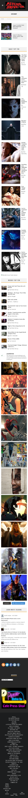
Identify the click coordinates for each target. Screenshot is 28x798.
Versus (14, 773)
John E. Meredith (13, 335)
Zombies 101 (14, 782)
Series (7, 794)
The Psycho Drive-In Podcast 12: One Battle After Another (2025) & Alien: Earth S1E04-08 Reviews (13, 634)
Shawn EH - (9, 629)
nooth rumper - (10, 615)
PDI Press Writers (14, 720)
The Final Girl (12, 309)
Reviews (7, 783)
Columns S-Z (14, 763)
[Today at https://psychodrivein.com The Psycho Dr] (14, 481)
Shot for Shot (14, 768)
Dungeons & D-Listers (14, 742)
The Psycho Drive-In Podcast (14, 760)
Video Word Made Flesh (14, 775)
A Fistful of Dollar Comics (14, 724)
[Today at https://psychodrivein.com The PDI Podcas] (14, 375)
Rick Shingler (12, 296)
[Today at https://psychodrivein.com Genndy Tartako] (14, 508)
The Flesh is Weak (14, 748)
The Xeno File (14, 780)
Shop (16, 795)
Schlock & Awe (14, 765)
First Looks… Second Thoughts (14, 746)
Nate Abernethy (13, 316)
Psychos (12, 795)
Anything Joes (14, 729)
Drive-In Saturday (14, 740)
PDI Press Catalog (14, 718)
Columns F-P (14, 743)
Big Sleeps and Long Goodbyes (14, 735)
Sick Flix (14, 770)
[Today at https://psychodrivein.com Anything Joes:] (14, 401)
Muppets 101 (14, 755)
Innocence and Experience (14, 750)
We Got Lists (14, 777)
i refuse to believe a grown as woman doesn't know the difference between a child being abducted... (13, 624)
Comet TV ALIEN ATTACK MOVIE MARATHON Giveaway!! (18, 26)
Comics (7, 787)
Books (7, 785)
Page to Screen (14, 757)
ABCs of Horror (14, 726)
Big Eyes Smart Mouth (13, 733)
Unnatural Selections (13, 772)
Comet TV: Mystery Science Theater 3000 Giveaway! (18, 36)
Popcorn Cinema (14, 759)
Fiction (14, 722)
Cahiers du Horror (14, 737)
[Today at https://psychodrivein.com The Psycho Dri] (14, 428)
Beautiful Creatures (14, 731)
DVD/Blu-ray (7, 788)
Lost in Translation (14, 751)
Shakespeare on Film (14, 766)
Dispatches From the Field (14, 738)
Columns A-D (14, 723)
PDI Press (14, 716)
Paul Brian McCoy (23, 237)
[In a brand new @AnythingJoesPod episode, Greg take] (14, 588)
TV (7, 792)
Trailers (22, 794)
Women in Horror (14, 779)
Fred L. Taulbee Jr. (13, 301)
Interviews (15, 793)
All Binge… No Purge (14, 728)
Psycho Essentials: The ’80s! (14, 762)
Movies (7, 790)
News (22, 792)
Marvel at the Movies (14, 753)
